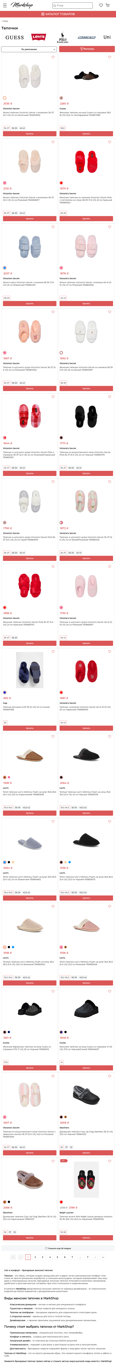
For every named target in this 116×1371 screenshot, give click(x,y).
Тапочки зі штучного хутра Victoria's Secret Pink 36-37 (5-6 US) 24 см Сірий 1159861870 (29, 538)
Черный (61, 438)
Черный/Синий (9, 1032)
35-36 (63, 1232)
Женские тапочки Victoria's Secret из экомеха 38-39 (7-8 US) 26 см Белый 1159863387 (86, 368)
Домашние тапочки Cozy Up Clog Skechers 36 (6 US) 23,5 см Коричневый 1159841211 (29, 1217)
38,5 (63, 128)
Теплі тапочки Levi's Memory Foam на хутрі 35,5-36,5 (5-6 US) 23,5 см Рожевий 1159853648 (86, 963)
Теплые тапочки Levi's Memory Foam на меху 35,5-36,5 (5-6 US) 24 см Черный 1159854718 (85, 793)
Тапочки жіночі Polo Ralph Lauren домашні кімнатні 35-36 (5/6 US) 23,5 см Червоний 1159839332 (86, 1217)
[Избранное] (101, 5)
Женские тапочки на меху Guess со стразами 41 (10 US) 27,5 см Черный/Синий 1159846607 (86, 1048)
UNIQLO (101, 37)
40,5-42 (26, 807)
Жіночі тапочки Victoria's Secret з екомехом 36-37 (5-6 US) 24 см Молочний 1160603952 (28, 113)
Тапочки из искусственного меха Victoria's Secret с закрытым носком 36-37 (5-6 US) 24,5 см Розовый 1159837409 (29, 1134)
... (80, 1257)
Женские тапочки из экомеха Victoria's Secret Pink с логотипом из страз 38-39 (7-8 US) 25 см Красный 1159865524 (86, 200)
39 (71, 1147)
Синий (5, 692)
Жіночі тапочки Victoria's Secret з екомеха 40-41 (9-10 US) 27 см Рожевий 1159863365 (86, 283)
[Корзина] (107, 5)
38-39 (14, 128)
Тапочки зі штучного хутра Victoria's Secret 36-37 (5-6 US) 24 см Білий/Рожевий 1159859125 (86, 538)
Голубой (5, 268)
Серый (5, 522)
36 (5, 722)
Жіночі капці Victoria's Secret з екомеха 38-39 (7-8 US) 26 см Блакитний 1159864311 (28, 283)
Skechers (76, 37)
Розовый (5, 183)
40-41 (22, 128)
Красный (61, 183)
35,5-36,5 (8, 807)
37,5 (6, 1062)
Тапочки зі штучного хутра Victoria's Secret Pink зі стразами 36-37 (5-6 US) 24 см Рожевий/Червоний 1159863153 (29, 455)
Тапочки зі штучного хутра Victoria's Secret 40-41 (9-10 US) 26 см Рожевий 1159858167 (86, 623)
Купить (30, 133)
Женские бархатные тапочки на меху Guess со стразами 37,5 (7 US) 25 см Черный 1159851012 (27, 1048)
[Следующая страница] (95, 1257)
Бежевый (13, 862)
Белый (61, 352)
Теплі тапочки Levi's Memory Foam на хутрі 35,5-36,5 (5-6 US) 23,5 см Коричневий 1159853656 (29, 793)
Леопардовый (61, 98)
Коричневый (5, 777)
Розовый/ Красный (5, 438)
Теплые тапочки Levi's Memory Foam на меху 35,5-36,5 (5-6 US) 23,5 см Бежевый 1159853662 (28, 963)
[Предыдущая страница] (20, 1257)
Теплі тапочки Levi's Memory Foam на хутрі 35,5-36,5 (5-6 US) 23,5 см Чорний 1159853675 (86, 878)
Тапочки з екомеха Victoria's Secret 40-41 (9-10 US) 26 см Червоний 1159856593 (85, 708)
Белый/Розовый (61, 522)
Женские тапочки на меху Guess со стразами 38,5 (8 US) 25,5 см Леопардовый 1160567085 (85, 113)
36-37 (6, 128)
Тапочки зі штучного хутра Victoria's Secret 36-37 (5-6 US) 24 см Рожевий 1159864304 (29, 368)
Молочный (5, 98)
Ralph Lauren (52, 37)
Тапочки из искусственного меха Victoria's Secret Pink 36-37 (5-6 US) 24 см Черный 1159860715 (85, 453)
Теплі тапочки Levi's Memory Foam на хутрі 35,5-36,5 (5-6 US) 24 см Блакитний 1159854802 (29, 878)
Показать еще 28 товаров (59, 1248)
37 (66, 1147)
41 (62, 1062)
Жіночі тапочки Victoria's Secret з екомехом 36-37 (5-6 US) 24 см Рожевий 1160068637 (28, 198)
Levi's (28, 37)
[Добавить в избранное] (53, 57)
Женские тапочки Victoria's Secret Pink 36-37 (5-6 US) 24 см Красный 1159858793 (28, 623)
